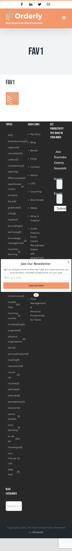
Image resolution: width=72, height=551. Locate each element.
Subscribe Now (36, 285)
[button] (36, 264)
